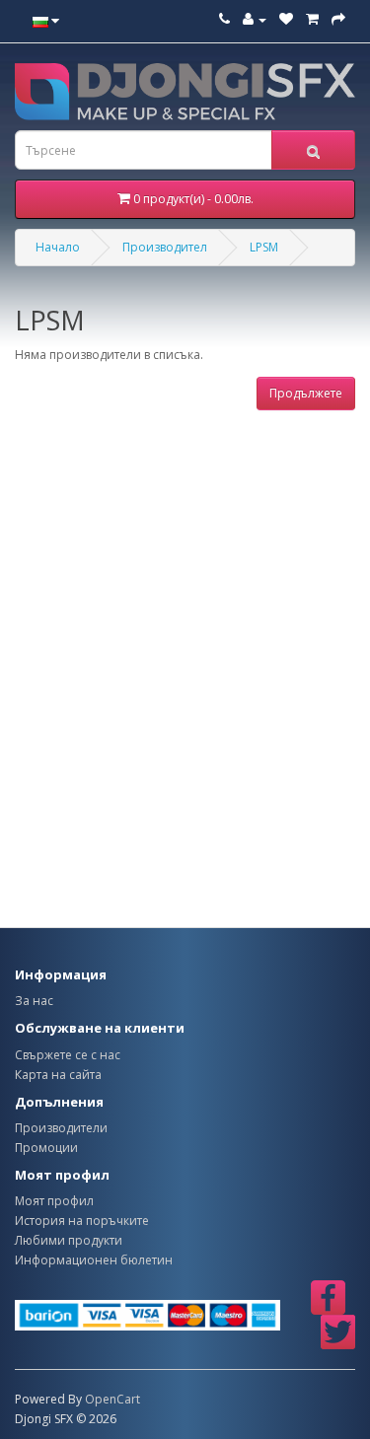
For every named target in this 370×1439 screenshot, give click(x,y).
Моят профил (54, 1200)
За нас (34, 1000)
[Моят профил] (254, 19)
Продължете (305, 393)
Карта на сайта (58, 1074)
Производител (164, 247)
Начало (58, 247)
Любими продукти (68, 1240)
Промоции (46, 1147)
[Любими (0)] (286, 19)
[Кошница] (312, 19)
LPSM (264, 247)
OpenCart (112, 1399)
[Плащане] (338, 19)
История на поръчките (82, 1220)
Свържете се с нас (67, 1054)
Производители (61, 1127)
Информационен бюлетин (94, 1260)
